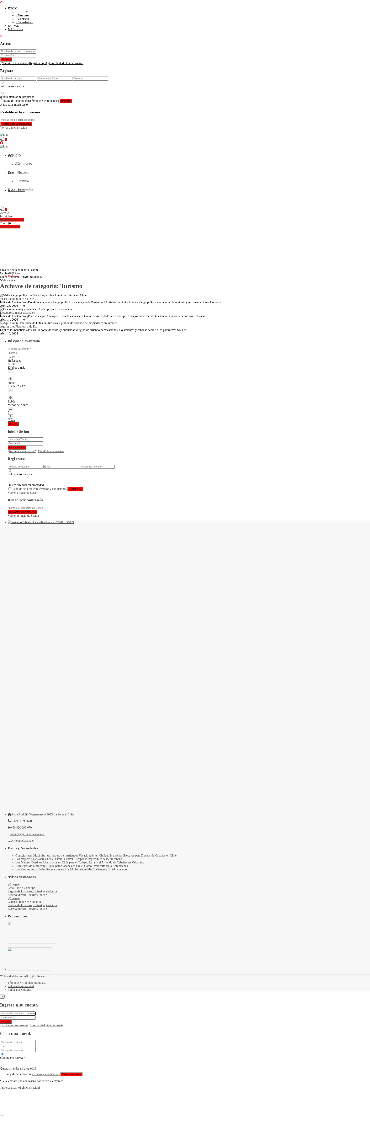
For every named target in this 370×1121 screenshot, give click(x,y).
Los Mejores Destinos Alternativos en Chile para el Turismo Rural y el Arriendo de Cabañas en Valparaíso (79, 862)
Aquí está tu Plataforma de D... (19, 326)
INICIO (13, 8)
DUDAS (13, 25)
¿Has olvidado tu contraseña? (65, 63)
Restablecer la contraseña (16, 123)
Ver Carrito (6, 226)
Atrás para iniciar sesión (14, 104)
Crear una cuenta (71, 1074)
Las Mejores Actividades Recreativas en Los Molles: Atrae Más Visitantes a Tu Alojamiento (71, 869)
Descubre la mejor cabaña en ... (19, 312)
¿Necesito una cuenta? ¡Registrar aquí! (23, 63)
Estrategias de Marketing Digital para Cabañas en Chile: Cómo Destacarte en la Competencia (72, 865)
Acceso (6, 59)
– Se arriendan (24, 22)
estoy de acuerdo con (31, 100)
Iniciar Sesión (16, 447)
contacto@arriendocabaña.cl (27, 834)
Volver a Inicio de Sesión (23, 492)
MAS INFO (15, 29)
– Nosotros (22, 15)
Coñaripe (51, 891)
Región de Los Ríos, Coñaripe (26, 891)
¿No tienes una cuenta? (22, 451)
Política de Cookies (19, 989)
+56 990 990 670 (21, 821)
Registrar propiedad (12, 220)
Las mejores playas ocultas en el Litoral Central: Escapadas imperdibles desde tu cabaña (68, 859)
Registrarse (75, 489)
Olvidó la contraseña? (51, 451)
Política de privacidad (21, 986)
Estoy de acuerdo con (39, 488)
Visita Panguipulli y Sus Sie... (18, 298)
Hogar (11, 273)
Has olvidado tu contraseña (46, 1025)
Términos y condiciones (44, 100)
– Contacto (22, 18)
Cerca (11, 420)
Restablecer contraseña (22, 511)
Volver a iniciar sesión (13, 127)
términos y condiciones (52, 488)
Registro (65, 100)
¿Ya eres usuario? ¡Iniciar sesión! (20, 1087)
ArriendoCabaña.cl (22, 840)
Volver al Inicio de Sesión (23, 515)
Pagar (16, 226)
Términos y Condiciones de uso (27, 982)
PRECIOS (22, 11)
